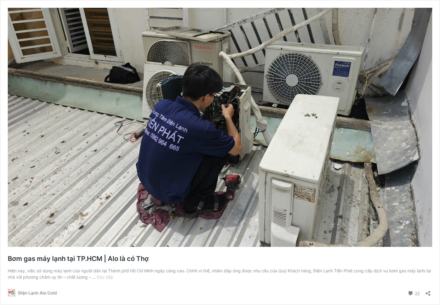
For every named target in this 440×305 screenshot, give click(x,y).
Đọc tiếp (105, 277)
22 (417, 293)
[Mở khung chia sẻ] (428, 291)
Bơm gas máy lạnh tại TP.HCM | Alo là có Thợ (78, 258)
